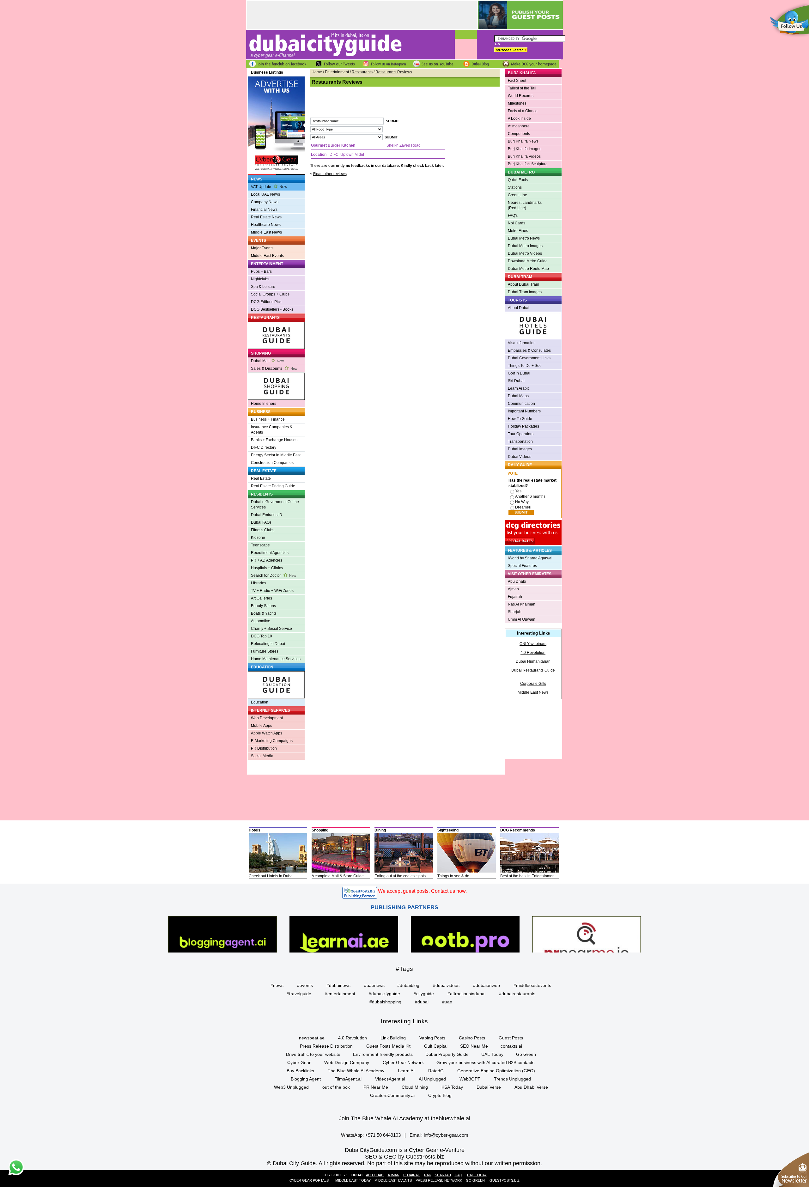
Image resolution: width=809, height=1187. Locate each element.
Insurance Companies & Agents (271, 430)
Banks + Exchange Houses (274, 440)
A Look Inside (519, 118)
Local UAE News (265, 194)
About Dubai (518, 308)
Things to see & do (453, 876)
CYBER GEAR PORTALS (309, 1180)
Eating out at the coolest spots (400, 876)
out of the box (336, 1087)
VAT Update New (269, 187)
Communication (521, 403)
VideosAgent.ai (390, 1078)
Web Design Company (346, 1062)
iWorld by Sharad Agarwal (530, 558)
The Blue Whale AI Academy (356, 1070)
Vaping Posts (432, 1037)
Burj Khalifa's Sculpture (528, 164)
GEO (390, 1157)
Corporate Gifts (533, 683)
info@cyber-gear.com (446, 1135)
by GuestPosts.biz (421, 1157)
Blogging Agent (306, 1078)
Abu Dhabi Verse (531, 1087)
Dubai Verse (489, 1087)
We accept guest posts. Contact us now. (422, 891)
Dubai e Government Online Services (275, 504)
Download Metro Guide (528, 261)
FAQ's (513, 215)
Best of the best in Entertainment (528, 876)
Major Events (262, 248)
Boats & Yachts (264, 613)
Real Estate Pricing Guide (273, 486)
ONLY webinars (533, 644)
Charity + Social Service (271, 628)
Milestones (517, 103)
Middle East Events (267, 255)
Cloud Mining (415, 1087)
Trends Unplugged (512, 1078)
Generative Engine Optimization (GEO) (496, 1070)
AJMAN (393, 1175)
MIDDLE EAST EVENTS (393, 1180)
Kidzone (258, 537)
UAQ (458, 1175)
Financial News (264, 209)
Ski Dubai (516, 381)
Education (259, 702)
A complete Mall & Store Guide (338, 876)
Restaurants (362, 72)
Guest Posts (511, 1037)
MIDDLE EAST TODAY (353, 1180)
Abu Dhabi (517, 581)
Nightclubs (260, 279)
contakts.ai (511, 1046)
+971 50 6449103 (383, 1135)
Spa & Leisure (263, 286)
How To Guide (520, 419)
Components (519, 133)
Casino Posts (472, 1037)
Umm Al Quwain (521, 619)
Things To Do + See (525, 365)
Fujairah (515, 596)
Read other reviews (330, 174)
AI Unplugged (432, 1078)
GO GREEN (475, 1180)
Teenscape (260, 545)
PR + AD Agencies (266, 560)
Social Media (262, 756)
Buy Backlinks (300, 1070)
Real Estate (261, 478)
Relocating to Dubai (268, 644)
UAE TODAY (477, 1175)
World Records (520, 96)
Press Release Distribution (326, 1046)
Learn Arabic (519, 388)
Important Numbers (524, 411)
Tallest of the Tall (522, 88)
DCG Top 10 (261, 636)
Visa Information (522, 343)
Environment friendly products (383, 1054)
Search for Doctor (273, 575)
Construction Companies (272, 462)
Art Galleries (261, 598)
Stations (515, 187)
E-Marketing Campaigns (272, 741)
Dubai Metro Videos (525, 253)
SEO (371, 1157)
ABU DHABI (375, 1175)
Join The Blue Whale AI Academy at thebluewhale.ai (404, 1118)
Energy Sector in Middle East (276, 455)
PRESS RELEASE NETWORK (439, 1180)
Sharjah (514, 612)
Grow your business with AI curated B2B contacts (485, 1062)
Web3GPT (469, 1078)
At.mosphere (519, 126)
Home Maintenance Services (276, 659)
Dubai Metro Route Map (528, 268)
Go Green (526, 1054)
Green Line (517, 195)
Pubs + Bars (261, 271)
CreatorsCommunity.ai (392, 1095)
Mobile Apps (261, 725)
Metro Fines (518, 230)
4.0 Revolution (532, 652)
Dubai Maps (518, 396)
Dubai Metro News (524, 238)
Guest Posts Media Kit (388, 1046)
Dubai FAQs (261, 522)
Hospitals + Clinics (267, 568)
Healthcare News (266, 224)
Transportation (520, 441)
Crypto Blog (440, 1095)
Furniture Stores (264, 651)
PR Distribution (264, 748)
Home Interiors (263, 403)
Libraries (258, 583)
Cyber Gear (299, 1062)
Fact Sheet (517, 80)
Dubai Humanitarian (533, 661)
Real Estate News (266, 217)
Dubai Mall (267, 361)
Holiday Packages (523, 426)
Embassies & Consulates (529, 350)
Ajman (513, 589)
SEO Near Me (474, 1046)
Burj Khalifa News (523, 141)
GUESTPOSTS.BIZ (505, 1180)
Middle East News (266, 232)
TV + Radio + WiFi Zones (272, 590)
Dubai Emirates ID (266, 515)
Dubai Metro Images (525, 246)
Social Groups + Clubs (270, 294)
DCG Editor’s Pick (266, 302)
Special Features (522, 565)
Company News (264, 202)
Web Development (267, 718)
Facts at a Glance (523, 111)
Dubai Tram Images (525, 292)
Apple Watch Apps (266, 733)
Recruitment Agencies (270, 553)
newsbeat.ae (312, 1037)
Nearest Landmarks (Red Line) (525, 205)
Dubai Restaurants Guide (533, 670)
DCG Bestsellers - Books (272, 309)
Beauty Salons (263, 606)
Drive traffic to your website (313, 1054)
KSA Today (452, 1087)
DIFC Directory (263, 447)
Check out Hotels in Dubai (271, 876)
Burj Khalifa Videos (524, 156)
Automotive (260, 621)
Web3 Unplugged (291, 1087)
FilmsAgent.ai (348, 1078)
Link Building (393, 1037)
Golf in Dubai (519, 373)
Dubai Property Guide (447, 1054)
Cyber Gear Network (403, 1062)
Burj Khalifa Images (524, 149)
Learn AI (406, 1070)
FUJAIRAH (411, 1175)
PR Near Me (375, 1087)
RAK (427, 1175)
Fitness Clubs (262, 530)
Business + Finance (268, 419)
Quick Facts (518, 180)
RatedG (436, 1070)
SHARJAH (443, 1175)
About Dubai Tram (523, 284)
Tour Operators (520, 434)
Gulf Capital (435, 1046)
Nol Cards (516, 223)
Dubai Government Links (529, 358)
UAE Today (492, 1054)
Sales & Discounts (274, 368)
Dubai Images (520, 449)
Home (317, 72)
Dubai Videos (519, 456)
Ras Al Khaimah (521, 604)
